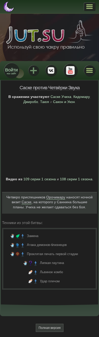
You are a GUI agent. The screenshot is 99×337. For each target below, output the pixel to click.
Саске (26, 202)
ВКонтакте (51, 70)
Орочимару (55, 197)
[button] (89, 7)
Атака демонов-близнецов (47, 245)
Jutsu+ (33, 70)
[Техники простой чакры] (23, 236)
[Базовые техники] (17, 236)
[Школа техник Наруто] (49, 35)
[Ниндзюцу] (12, 236)
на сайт (11, 71)
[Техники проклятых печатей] (17, 254)
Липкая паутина (52, 263)
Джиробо (30, 102)
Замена (32, 236)
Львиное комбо (51, 272)
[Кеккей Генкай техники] (17, 245)
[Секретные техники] (30, 263)
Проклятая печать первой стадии (52, 254)
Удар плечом (50, 281)
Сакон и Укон (64, 102)
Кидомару (81, 97)
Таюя (44, 102)
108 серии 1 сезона (76, 179)
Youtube (70, 70)
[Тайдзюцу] (30, 272)
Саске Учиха (61, 97)
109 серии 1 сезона (39, 179)
